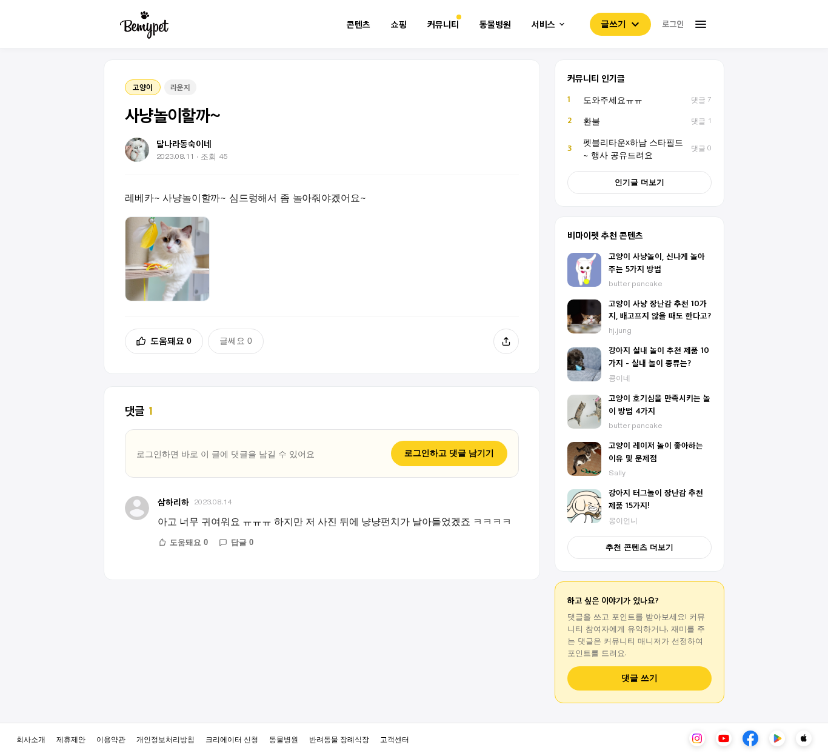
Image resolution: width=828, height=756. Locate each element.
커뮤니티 (443, 24)
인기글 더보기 (639, 182)
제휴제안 (70, 739)
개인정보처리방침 (165, 739)
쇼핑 (399, 24)
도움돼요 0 (171, 341)
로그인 (673, 23)
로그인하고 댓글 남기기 (449, 453)
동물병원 (495, 24)
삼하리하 (173, 501)
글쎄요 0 (235, 341)
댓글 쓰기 (639, 678)
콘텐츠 (358, 24)
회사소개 (30, 739)
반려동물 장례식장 (339, 739)
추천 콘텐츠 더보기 (639, 547)
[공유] (506, 341)
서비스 (543, 24)
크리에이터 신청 (231, 739)
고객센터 (394, 739)
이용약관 (110, 739)
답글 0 (242, 542)
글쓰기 (613, 23)
